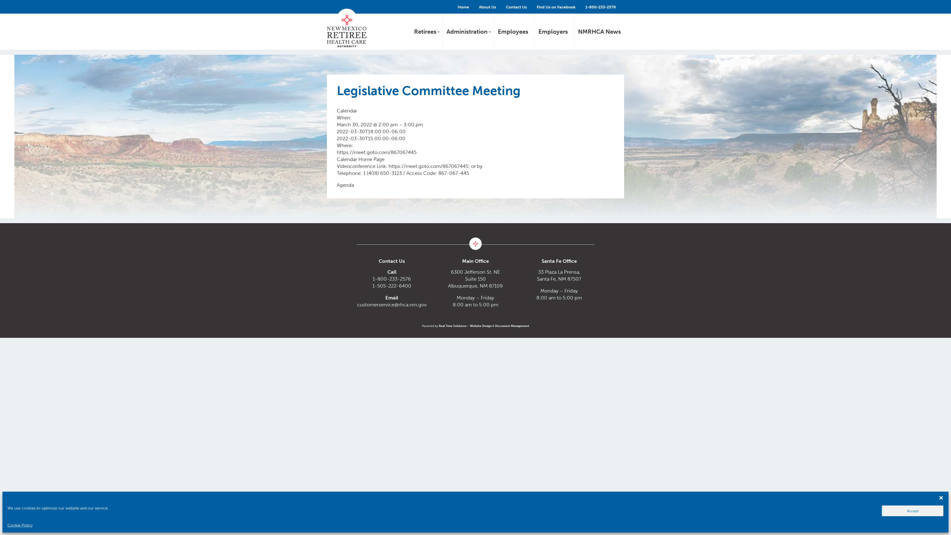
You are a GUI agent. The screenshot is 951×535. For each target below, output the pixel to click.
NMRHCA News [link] (599, 31)
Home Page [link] (371, 159)
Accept (913, 511)
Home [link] (463, 7)
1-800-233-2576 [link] (600, 7)
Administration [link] (467, 31)
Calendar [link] (347, 159)
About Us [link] (487, 7)
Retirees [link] (425, 31)
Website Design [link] (481, 326)
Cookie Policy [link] (20, 525)
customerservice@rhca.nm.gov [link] (392, 305)
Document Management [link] (512, 326)
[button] (941, 497)
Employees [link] (513, 31)
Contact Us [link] (516, 7)
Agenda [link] (345, 185)
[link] (347, 28)
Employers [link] (553, 31)
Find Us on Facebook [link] (556, 7)
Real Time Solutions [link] (452, 326)
